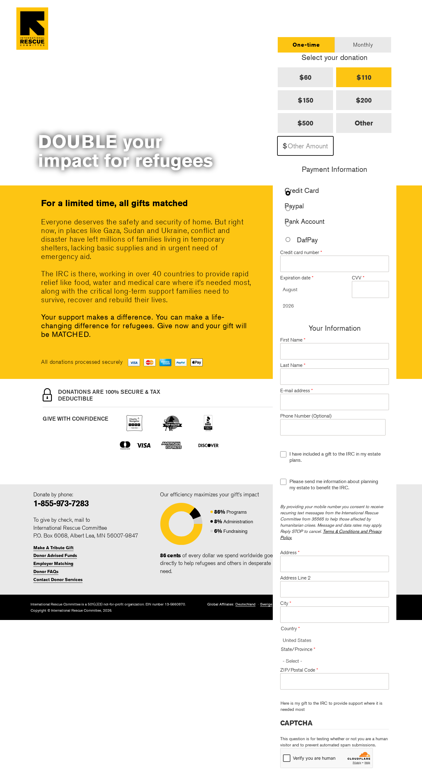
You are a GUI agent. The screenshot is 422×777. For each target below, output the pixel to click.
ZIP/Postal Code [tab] (299, 670)
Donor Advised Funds (55, 555)
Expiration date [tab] (297, 278)
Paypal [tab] (294, 206)
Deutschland (245, 604)
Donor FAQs (45, 571)
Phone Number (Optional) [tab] (305, 416)
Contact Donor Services (57, 579)
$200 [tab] (364, 100)
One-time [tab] (306, 44)
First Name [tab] (293, 340)
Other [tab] (364, 123)
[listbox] (315, 289)
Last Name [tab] (293, 365)
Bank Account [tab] (304, 221)
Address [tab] (290, 552)
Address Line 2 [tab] (295, 578)
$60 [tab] (305, 77)
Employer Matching (53, 563)
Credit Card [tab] (302, 190)
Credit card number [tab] (301, 252)
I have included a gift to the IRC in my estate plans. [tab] (335, 457)
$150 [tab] (305, 100)
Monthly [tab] (363, 44)
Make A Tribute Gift (53, 547)
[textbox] (305, 146)
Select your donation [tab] (335, 57)
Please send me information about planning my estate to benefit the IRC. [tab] (333, 484)
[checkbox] (283, 454)
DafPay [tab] (307, 240)
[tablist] (334, 45)
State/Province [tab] (298, 649)
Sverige (266, 604)
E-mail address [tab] (296, 390)
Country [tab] (290, 628)
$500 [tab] (305, 123)
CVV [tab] (358, 278)
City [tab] (285, 603)
